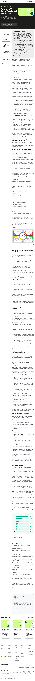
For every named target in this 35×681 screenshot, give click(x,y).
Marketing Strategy (7, 6)
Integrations (17, 660)
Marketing (9, 646)
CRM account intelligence (17, 658)
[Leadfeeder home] (4, 2)
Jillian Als (19, 596)
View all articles (30, 617)
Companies (2, 648)
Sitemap (18, 663)
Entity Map (21, 663)
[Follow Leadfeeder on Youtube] (7, 670)
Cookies (33, 665)
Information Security (23, 650)
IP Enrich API (17, 656)
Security (32, 663)
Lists (2, 651)
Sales (9, 648)
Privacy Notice (28, 665)
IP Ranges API (17, 654)
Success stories (30, 654)
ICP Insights (17, 650)
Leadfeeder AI (17, 649)
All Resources (30, 646)
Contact (22, 656)
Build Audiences (10, 654)
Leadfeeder (14, 574)
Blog (29, 648)
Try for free (30, 1)
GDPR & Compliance (23, 647)
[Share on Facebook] (7, 25)
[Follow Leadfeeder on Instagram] (3, 670)
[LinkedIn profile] (23, 596)
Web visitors (3, 646)
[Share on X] (10, 25)
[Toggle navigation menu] (33, 1)
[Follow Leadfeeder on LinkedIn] (1, 670)
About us (2, 654)
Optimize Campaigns (9, 653)
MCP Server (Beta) (16, 647)
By (4, 24)
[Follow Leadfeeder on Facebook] (4, 670)
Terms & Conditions (27, 663)
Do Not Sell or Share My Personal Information (26, 667)
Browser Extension (16, 653)
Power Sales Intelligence (10, 650)
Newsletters (30, 656)
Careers (3, 656)
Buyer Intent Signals (10, 657)
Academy (22, 653)
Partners (29, 657)
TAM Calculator (30, 659)
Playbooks (30, 651)
